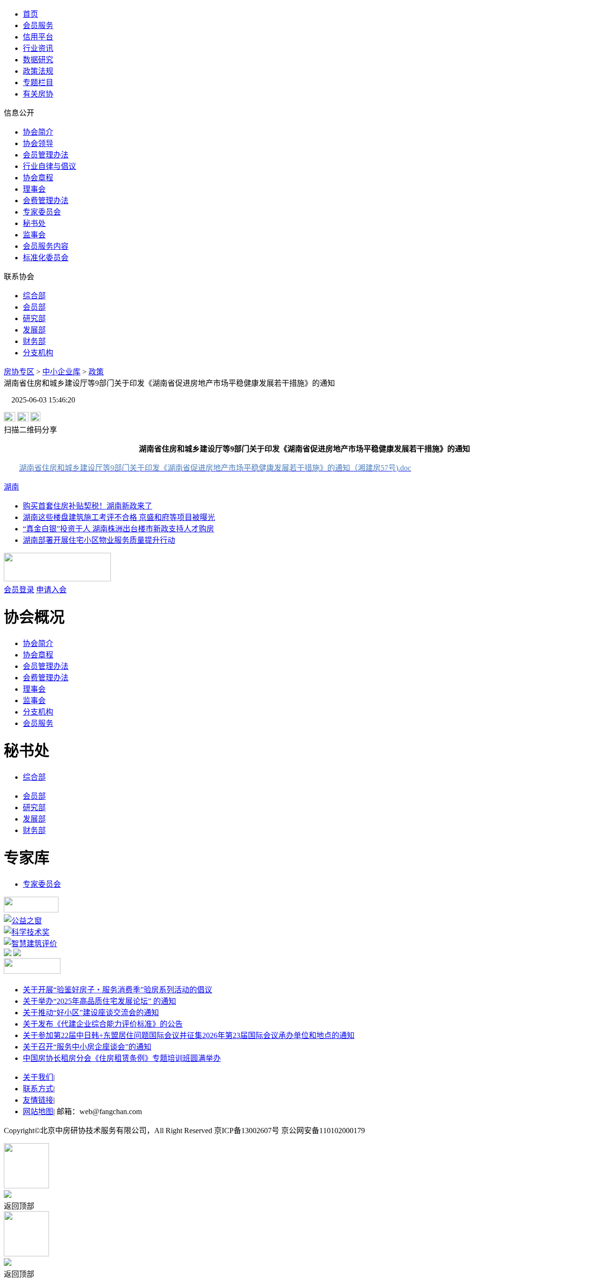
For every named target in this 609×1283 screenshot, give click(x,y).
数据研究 (38, 60)
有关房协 (38, 94)
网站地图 (38, 1111)
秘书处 (34, 223)
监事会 (34, 235)
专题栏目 (38, 82)
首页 (30, 14)
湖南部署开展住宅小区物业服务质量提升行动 (99, 540)
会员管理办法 (46, 155)
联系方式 (38, 1089)
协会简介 (38, 132)
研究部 (34, 318)
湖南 (11, 487)
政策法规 (38, 71)
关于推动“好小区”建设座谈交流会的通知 (91, 1013)
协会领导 (38, 143)
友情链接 (38, 1100)
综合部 (34, 296)
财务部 (34, 341)
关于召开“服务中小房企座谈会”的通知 (87, 1047)
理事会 (34, 189)
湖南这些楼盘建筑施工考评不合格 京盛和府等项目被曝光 (119, 517)
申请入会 (51, 590)
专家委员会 (42, 212)
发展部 (34, 330)
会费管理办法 (46, 200)
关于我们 (38, 1077)
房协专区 (19, 372)
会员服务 (38, 25)
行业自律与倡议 (49, 166)
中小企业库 (61, 372)
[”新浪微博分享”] (9, 419)
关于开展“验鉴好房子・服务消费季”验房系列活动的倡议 (117, 990)
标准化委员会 (46, 258)
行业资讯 (38, 48)
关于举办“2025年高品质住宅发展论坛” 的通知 (99, 1001)
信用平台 (38, 37)
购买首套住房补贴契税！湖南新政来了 (87, 506)
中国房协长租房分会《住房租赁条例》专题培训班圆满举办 (122, 1058)
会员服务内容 (46, 246)
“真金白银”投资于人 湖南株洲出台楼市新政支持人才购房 (118, 529)
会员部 (34, 307)
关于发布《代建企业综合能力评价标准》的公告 (103, 1024)
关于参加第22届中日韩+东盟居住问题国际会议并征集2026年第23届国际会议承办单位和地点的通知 (188, 1035)
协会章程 (38, 178)
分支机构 (38, 353)
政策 (96, 372)
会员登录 (19, 590)
